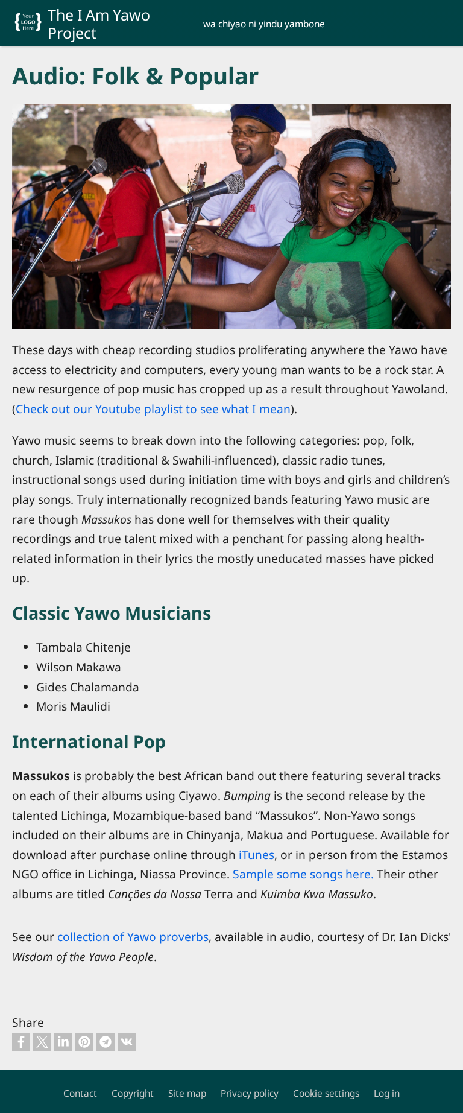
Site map (187, 1093)
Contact (80, 1093)
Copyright (133, 1093)
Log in (387, 1093)
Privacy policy (250, 1093)
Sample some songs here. (303, 874)
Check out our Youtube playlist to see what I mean (153, 409)
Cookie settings (326, 1093)
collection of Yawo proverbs (133, 936)
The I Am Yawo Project (99, 23)
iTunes (256, 854)
